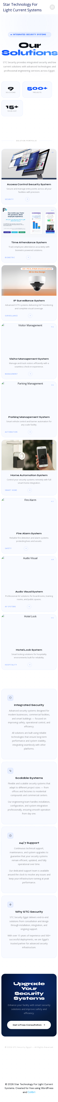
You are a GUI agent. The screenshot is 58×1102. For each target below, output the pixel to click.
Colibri (31, 1092)
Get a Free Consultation (27, 1025)
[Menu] (52, 7)
